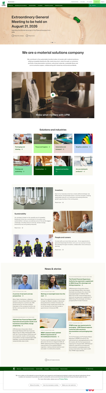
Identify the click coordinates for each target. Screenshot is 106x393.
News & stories (63, 369)
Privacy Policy (63, 379)
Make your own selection (69, 385)
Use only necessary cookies (50, 385)
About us (19, 369)
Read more (32, 35)
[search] (97, 5)
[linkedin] (87, 390)
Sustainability (39, 369)
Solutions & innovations (28, 369)
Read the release (19, 35)
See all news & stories (54, 360)
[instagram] (90, 390)
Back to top (90, 368)
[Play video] (53, 94)
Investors (46, 369)
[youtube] (93, 390)
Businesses (11, 2)
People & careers (55, 369)
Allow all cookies (34, 385)
